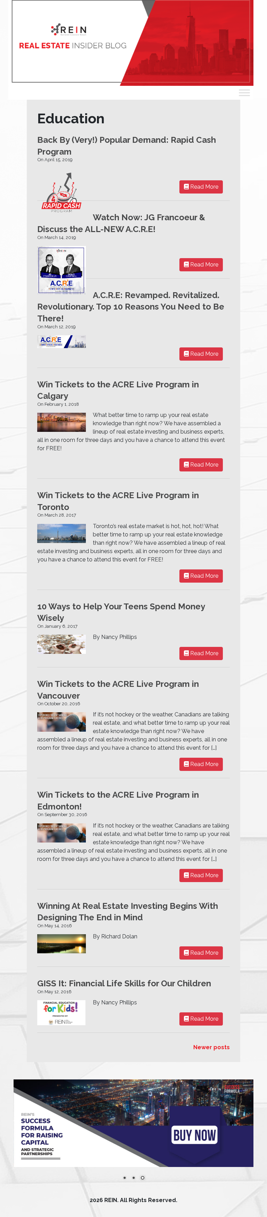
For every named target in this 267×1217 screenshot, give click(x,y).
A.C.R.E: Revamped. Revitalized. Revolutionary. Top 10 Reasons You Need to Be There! (130, 306)
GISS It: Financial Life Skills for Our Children (124, 983)
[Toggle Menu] (244, 92)
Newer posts (211, 1047)
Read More (203, 186)
